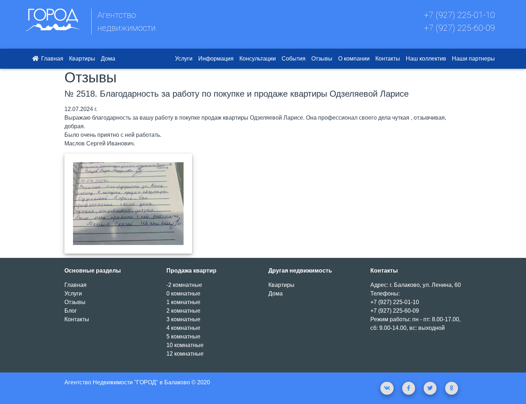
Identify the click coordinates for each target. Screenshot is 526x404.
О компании (354, 59)
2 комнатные (183, 311)
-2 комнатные (184, 285)
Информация (216, 59)
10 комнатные (185, 345)
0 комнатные (183, 293)
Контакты (387, 59)
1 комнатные (183, 302)
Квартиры (82, 59)
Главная (51, 59)
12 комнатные (185, 354)
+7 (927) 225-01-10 (459, 15)
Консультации (257, 59)
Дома (108, 59)
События (294, 59)
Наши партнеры (473, 59)
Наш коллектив (426, 59)
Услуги (184, 59)
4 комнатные (183, 328)
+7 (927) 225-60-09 (459, 28)
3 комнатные (183, 319)
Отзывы (321, 59)
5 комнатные (183, 336)
